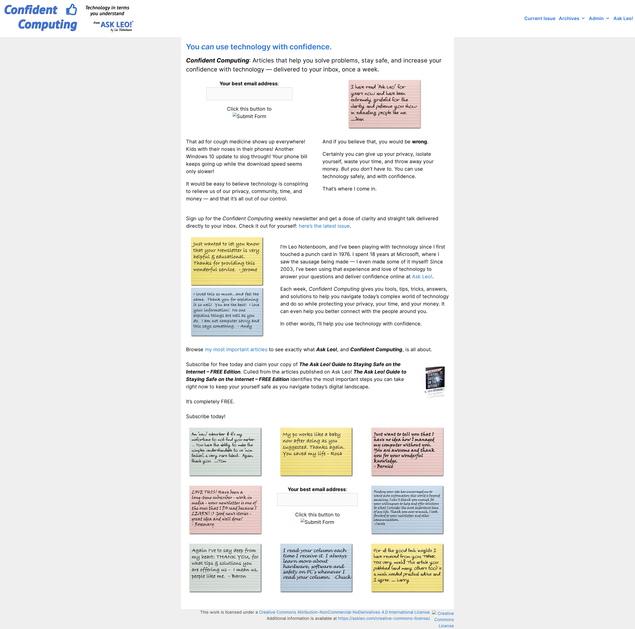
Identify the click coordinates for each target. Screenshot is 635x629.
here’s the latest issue (324, 226)
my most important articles (236, 349)
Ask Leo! (623, 18)
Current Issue (539, 18)
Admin (596, 18)
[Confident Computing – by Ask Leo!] (70, 18)
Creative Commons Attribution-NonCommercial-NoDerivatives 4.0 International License (344, 612)
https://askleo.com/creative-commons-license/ (384, 618)
